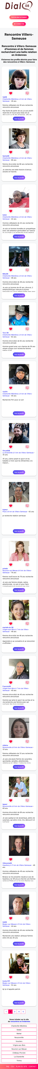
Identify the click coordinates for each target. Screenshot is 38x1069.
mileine (5, 745)
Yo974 (5, 392)
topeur (5, 510)
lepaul (5, 804)
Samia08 (6, 156)
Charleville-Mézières (19, 1026)
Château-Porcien (19, 1053)
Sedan (19, 1030)
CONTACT (32, 1066)
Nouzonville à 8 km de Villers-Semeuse (18, 747)
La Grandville (19, 1057)
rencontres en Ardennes (20, 1021)
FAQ (7, 1066)
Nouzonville (19, 1037)
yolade (5, 568)
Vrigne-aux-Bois (19, 1045)
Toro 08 (6, 333)
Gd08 (5, 922)
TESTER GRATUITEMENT (19, 17)
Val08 (5, 97)
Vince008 (6, 451)
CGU (12, 1066)
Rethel (19, 1034)
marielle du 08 (8, 627)
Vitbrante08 (7, 863)
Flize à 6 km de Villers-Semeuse (15, 512)
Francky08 (7, 686)
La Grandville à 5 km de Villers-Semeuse (18, 453)
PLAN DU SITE (21, 1066)
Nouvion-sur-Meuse (19, 1049)
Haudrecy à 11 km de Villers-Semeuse (17, 865)
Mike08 (5, 274)
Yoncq (19, 1060)
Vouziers (19, 1041)
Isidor (5, 215)
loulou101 (6, 981)
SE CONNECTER (19, 24)
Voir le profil (19, 119)
